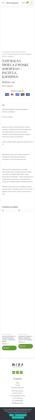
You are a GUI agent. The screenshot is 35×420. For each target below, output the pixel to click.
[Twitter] (17, 372)
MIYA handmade (12, 3)
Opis (3, 105)
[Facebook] (13, 372)
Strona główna (6, 52)
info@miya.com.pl (17, 403)
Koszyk (17, 385)
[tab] (17, 105)
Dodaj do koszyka (6, 348)
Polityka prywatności (17, 387)
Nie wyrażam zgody (21, 415)
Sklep (17, 383)
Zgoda (11, 415)
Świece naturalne (16, 52)
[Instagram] (21, 372)
